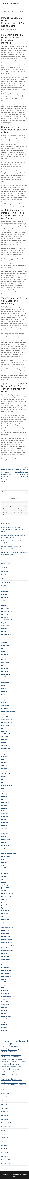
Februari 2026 (5, 1115)
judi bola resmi (12, 1051)
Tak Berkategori (7, 31)
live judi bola (5, 1066)
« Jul (2, 519)
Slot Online (4, 578)
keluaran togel (6, 1064)
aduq (3, 1038)
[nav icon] (25, 3)
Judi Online (4, 571)
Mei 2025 (4, 1149)
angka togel (23, 1041)
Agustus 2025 (5, 1137)
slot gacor (17, 250)
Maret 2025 (4, 1156)
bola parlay (5, 1046)
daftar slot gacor (16, 1049)
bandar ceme (5, 1043)
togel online (22, 1084)
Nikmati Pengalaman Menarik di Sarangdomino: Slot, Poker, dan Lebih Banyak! (12, 529)
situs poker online (19, 1077)
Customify (14, 1176)
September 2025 (6, 1134)
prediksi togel (14, 1071)
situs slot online (6, 1079)
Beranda (4, 8)
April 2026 (4, 1108)
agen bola (9, 1038)
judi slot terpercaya (17, 1059)
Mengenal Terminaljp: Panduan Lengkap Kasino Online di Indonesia (13, 536)
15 (21, 508)
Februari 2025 (5, 1160)
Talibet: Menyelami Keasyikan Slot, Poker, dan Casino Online (13, 542)
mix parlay (13, 1066)
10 (3, 508)
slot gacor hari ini (14, 1082)
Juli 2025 (4, 1141)
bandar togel (21, 1043)
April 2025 (4, 1152)
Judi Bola (4, 567)
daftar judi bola (14, 1046)
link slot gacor (15, 1064)
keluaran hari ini (22, 1061)
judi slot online (6, 1059)
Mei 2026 (4, 1104)
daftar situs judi (6, 1049)
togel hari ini (14, 1084)
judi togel (13, 1061)
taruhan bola (5, 1084)
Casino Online (5, 564)
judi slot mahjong (16, 1056)
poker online (5, 1069)
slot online (23, 1082)
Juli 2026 (4, 1097)
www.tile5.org (10, 3)
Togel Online (5, 586)
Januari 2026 (5, 1119)
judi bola (4, 1051)
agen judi (17, 1038)
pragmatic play (15, 1069)
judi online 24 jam (6, 1054)
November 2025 (6, 1126)
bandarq (13, 1043)
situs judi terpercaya (7, 1077)
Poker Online (5, 575)
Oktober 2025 (5, 1130)
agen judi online (6, 1041)
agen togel (15, 1041)
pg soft (20, 1066)
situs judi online (15, 1074)
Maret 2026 (4, 1112)
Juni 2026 (4, 1100)
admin (4, 29)
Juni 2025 (4, 1145)
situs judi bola (5, 1074)
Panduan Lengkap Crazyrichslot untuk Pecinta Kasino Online (12, 548)
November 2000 (6, 1163)
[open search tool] (20, 3)
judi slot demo (6, 1056)
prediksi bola (5, 1071)
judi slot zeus (5, 1061)
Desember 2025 (6, 1123)
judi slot (15, 1054)
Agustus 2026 (5, 1093)
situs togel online (16, 1079)
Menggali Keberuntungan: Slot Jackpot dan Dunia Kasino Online (14, 553)
